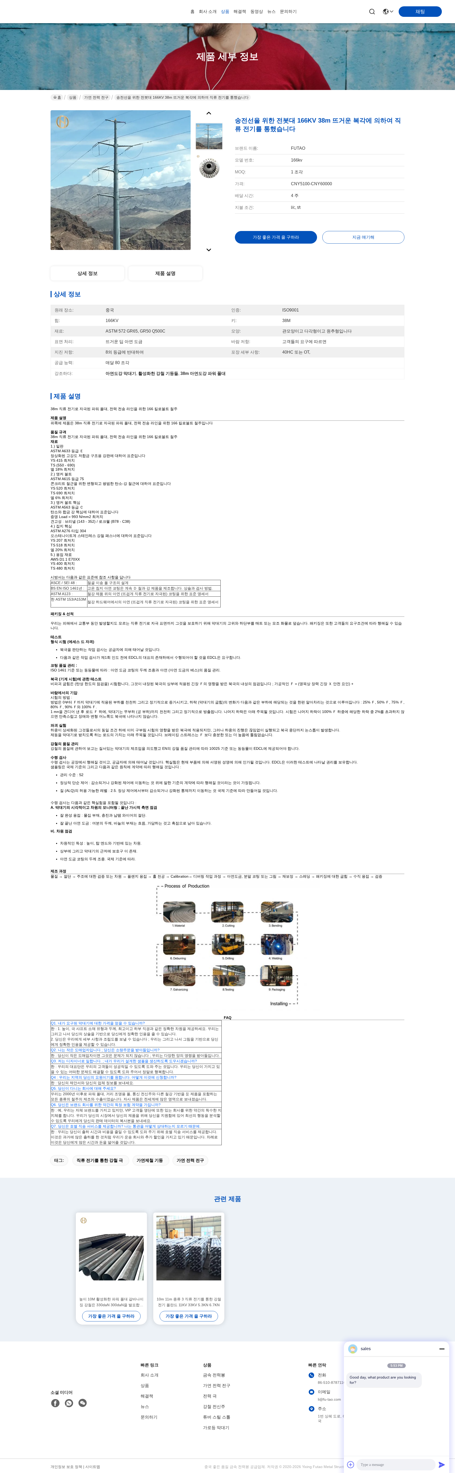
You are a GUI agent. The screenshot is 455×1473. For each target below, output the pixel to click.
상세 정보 (87, 273)
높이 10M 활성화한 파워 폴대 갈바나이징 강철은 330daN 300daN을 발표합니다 (111, 1302)
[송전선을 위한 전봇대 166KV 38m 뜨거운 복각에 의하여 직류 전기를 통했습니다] (121, 180)
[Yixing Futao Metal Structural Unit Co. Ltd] (42, 11)
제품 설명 (165, 273)
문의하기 (288, 11)
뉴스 (271, 11)
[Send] (442, 1464)
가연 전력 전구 (96, 97)
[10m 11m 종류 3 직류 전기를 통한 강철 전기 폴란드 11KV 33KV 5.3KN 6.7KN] (188, 1254)
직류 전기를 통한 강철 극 (100, 1160)
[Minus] (442, 1349)
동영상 (256, 11)
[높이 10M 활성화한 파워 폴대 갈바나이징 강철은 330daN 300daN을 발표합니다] (111, 1254)
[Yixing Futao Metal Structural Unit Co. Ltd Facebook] (55, 1403)
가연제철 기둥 (150, 1160)
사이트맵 (92, 1467)
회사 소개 (208, 11)
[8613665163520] (69, 1403)
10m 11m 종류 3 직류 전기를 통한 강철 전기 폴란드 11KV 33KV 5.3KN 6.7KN (189, 1302)
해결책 (240, 11)
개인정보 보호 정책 (66, 1467)
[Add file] (350, 1464)
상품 (225, 11)
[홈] (79, 1377)
